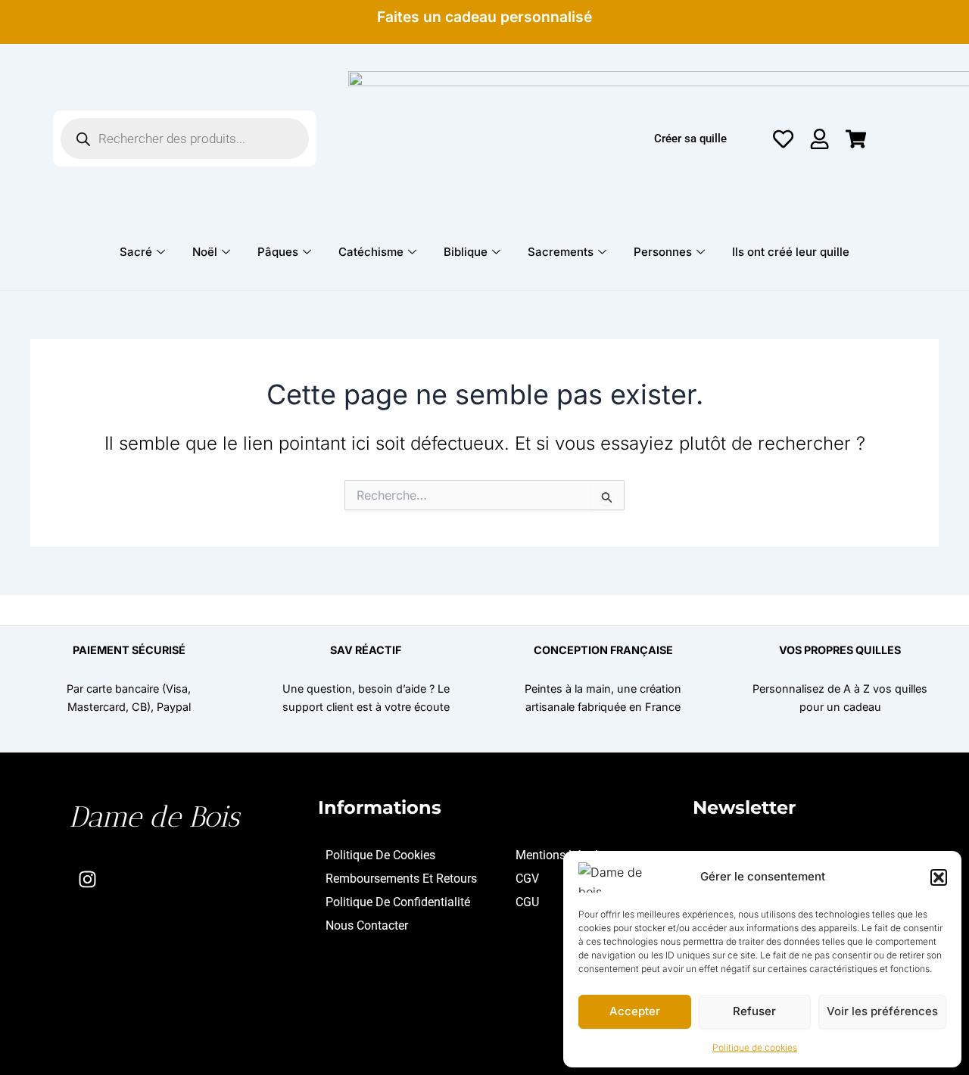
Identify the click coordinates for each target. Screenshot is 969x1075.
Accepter (634, 1011)
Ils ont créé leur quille (790, 252)
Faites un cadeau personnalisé (484, 17)
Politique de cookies (754, 1047)
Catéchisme (370, 252)
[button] (938, 877)
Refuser (754, 1011)
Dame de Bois (154, 816)
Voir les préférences (882, 1011)
